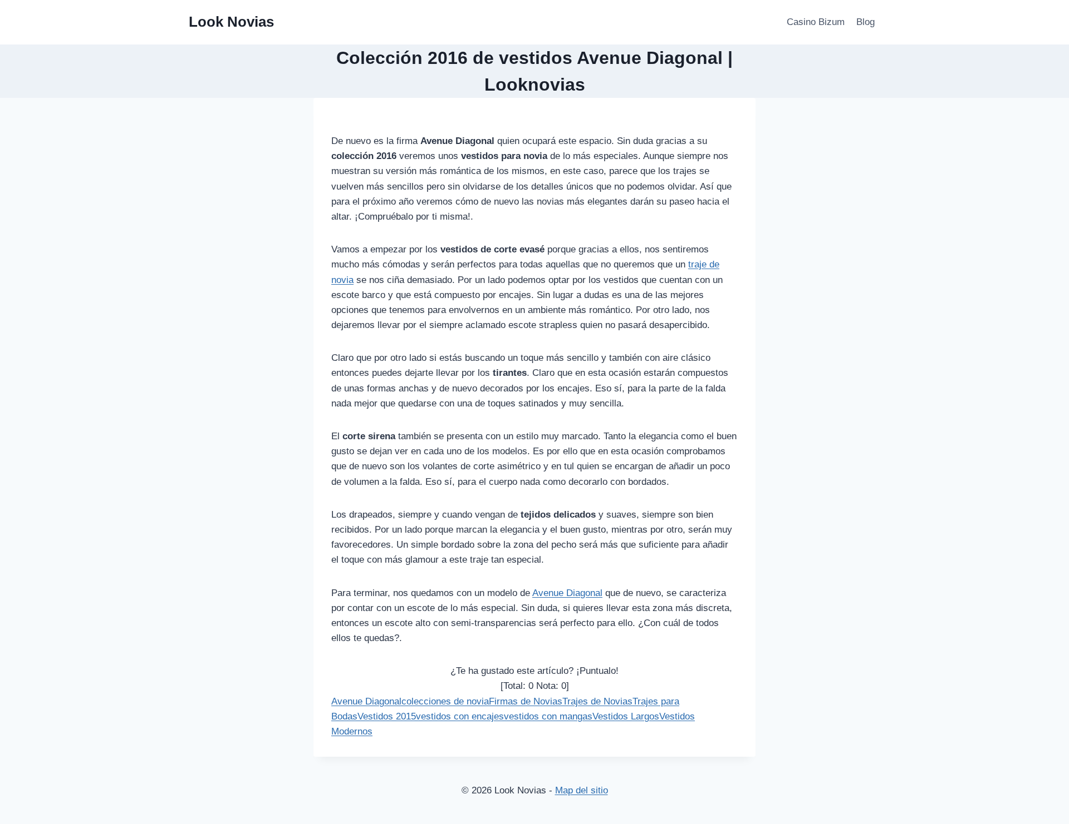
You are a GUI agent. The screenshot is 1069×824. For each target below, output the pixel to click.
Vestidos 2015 (386, 716)
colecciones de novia (445, 701)
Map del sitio (581, 790)
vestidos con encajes (460, 716)
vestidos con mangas (548, 716)
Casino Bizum (816, 22)
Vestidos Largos (625, 716)
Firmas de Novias (525, 701)
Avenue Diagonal (567, 593)
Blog (865, 22)
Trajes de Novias (597, 701)
